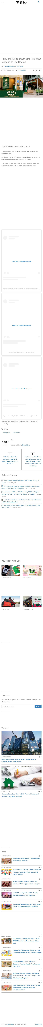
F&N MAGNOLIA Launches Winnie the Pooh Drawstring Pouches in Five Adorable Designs (27, 951)
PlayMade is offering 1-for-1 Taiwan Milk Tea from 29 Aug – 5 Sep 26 (26, 859)
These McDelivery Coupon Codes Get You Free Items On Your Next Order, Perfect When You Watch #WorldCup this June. (11, 618)
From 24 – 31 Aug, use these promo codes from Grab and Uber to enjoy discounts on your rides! (11, 585)
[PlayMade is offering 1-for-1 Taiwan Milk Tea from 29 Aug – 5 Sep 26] (7, 861)
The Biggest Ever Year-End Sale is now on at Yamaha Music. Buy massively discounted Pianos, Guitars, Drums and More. (31, 618)
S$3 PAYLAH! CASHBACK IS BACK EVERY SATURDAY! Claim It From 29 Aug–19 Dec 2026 (26, 941)
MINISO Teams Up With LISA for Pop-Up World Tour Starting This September (25, 894)
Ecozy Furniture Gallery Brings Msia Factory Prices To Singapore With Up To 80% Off (26, 905)
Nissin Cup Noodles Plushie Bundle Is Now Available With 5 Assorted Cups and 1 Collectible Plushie (26, 987)
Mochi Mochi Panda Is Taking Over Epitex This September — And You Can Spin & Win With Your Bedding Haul (26, 976)
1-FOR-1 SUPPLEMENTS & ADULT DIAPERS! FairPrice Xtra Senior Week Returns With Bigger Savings (27, 872)
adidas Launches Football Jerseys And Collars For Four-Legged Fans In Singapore (26, 883)
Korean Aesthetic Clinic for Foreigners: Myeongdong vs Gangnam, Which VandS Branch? (19, 760)
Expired (20, 66)
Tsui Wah (17, 432)
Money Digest (10, 1024)
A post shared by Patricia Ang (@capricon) (21, 352)
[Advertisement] (21, 28)
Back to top (38, 1024)
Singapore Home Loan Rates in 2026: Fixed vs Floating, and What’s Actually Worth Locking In (20, 795)
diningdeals (6, 432)
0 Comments (22, 70)
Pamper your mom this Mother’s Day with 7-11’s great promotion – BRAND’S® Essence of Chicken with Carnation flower (32, 586)
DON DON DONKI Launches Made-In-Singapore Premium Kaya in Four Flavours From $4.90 (26, 964)
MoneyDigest (10, 66)
